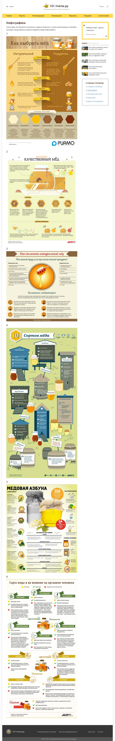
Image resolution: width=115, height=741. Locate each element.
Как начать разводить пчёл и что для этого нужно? (98, 48)
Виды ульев (91, 97)
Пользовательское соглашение (46, 732)
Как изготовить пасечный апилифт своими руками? (97, 61)
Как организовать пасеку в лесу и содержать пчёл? (98, 54)
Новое (84, 43)
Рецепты (22, 16)
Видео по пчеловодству (95, 101)
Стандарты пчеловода (94, 86)
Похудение (87, 16)
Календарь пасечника (94, 94)
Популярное (93, 43)
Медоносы (73, 16)
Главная (9, 16)
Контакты (100, 732)
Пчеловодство (57, 16)
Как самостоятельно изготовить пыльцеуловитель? (95, 67)
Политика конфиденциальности (68, 732)
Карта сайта (91, 732)
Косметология (104, 16)
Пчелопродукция (38, 16)
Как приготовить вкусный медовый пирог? (97, 74)
